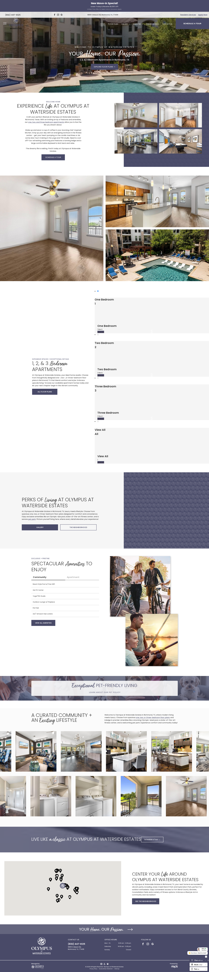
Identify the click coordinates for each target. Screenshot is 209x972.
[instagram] (58, 15)
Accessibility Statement (106, 969)
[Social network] (101, 964)
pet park (32, 519)
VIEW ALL (100, 332)
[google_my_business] (61, 15)
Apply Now (202, 14)
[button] (62, 885)
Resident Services (188, 14)
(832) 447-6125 (12, 14)
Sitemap (116, 969)
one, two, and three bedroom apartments (46, 122)
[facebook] (54, 15)
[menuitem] (102, 24)
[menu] (5, 23)
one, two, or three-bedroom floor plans (153, 717)
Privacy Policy (93, 969)
